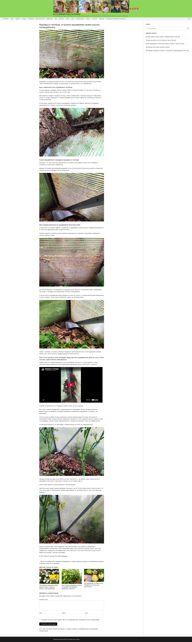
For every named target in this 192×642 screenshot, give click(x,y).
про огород (91, 550)
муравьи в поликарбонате (90, 561)
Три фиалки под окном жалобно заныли (158, 47)
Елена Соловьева (49, 556)
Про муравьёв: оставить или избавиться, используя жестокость (93, 584)
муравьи (79, 561)
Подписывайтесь (44, 548)
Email (64, 613)
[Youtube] (130, 9)
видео (63, 552)
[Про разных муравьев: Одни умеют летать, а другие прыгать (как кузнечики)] (49, 576)
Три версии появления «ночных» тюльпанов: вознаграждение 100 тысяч (167, 50)
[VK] (133, 9)
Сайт (86, 613)
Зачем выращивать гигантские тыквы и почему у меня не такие (165, 43)
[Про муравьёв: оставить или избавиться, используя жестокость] (94, 575)
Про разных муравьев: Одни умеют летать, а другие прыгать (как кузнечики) (48, 587)
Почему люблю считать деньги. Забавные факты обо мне (163, 36)
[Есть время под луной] (138, 9)
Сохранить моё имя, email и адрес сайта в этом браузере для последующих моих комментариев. (70, 619)
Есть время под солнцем (66, 14)
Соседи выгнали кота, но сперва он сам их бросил (161, 40)
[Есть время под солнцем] (135, 9)
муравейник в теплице (69, 561)
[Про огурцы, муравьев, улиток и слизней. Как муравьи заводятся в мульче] (72, 576)
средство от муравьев (52, 563)
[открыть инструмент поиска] (189, 19)
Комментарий (43, 599)
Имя (41, 613)
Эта (79, 550)
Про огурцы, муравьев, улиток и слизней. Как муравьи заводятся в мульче (72, 587)
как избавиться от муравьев (53, 561)
